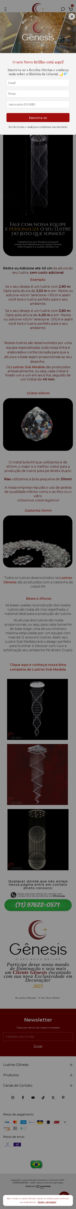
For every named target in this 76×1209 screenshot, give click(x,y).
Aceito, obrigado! (47, 1202)
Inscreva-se (38, 117)
